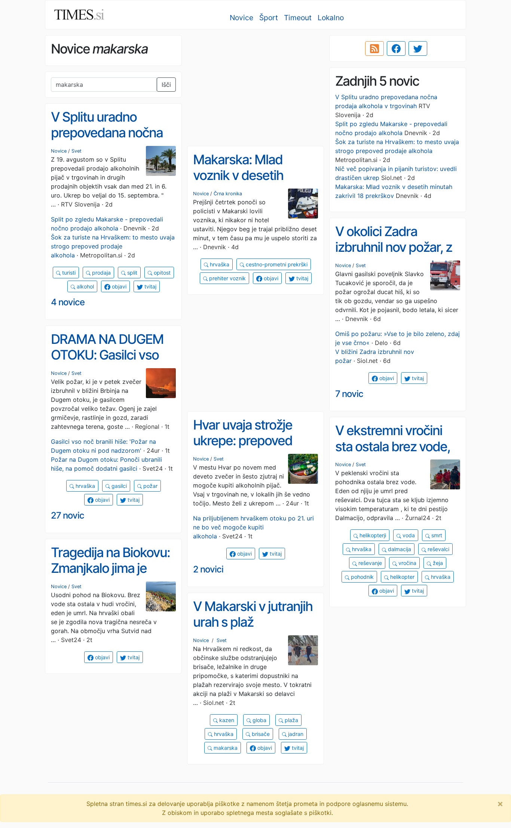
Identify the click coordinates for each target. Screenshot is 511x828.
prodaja (101, 272)
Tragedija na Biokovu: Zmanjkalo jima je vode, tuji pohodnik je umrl (110, 576)
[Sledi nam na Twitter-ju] (418, 48)
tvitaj (149, 286)
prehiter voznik (227, 278)
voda (408, 535)
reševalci (437, 549)
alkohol (84, 286)
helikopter (401, 577)
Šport (268, 17)
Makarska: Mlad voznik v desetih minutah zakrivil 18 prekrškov (244, 183)
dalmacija (398, 549)
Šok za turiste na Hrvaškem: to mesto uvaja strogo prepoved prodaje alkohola (113, 246)
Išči (166, 84)
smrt (436, 535)
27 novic (67, 515)
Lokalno (331, 17)
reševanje (369, 563)
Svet (76, 151)
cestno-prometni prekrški (275, 264)
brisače (260, 734)
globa (258, 720)
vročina (406, 563)
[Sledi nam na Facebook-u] (396, 48)
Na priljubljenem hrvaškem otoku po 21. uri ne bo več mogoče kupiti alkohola (253, 527)
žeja (437, 563)
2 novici (208, 569)
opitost (161, 272)
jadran (295, 734)
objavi (118, 286)
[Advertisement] (255, 88)
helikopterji (372, 535)
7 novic (349, 393)
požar (149, 486)
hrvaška (218, 264)
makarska (225, 748)
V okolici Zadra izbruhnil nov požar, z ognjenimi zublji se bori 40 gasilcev (393, 255)
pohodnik (361, 577)
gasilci (118, 486)
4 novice (68, 302)
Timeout (298, 17)
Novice (241, 17)
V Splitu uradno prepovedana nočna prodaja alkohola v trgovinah (107, 140)
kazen (226, 720)
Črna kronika (228, 193)
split (131, 272)
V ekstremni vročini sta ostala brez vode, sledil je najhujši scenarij (392, 454)
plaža (290, 720)
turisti (68, 272)
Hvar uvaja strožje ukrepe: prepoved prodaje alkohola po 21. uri (247, 448)
